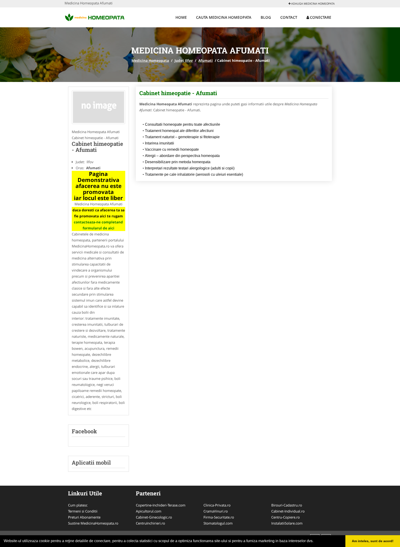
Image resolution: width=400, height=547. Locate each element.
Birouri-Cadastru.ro (286, 505)
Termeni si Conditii (82, 511)
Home (181, 17)
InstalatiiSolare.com (287, 523)
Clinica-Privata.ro (217, 505)
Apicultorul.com (148, 511)
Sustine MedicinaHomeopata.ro (93, 523)
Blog (266, 17)
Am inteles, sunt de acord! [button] (373, 541)
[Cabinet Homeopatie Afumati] (98, 107)
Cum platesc (78, 505)
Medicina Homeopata (150, 60)
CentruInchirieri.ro (150, 523)
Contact (288, 17)
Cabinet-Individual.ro (288, 511)
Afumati (205, 60)
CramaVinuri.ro (215, 511)
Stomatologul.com (218, 523)
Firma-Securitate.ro (218, 517)
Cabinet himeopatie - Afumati (178, 93)
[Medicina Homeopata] (95, 16)
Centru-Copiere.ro (285, 517)
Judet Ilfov (184, 60)
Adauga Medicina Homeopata (313, 4)
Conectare (320, 17)
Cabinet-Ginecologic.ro (154, 517)
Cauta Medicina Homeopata (223, 17)
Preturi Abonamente (84, 517)
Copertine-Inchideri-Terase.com (160, 505)
